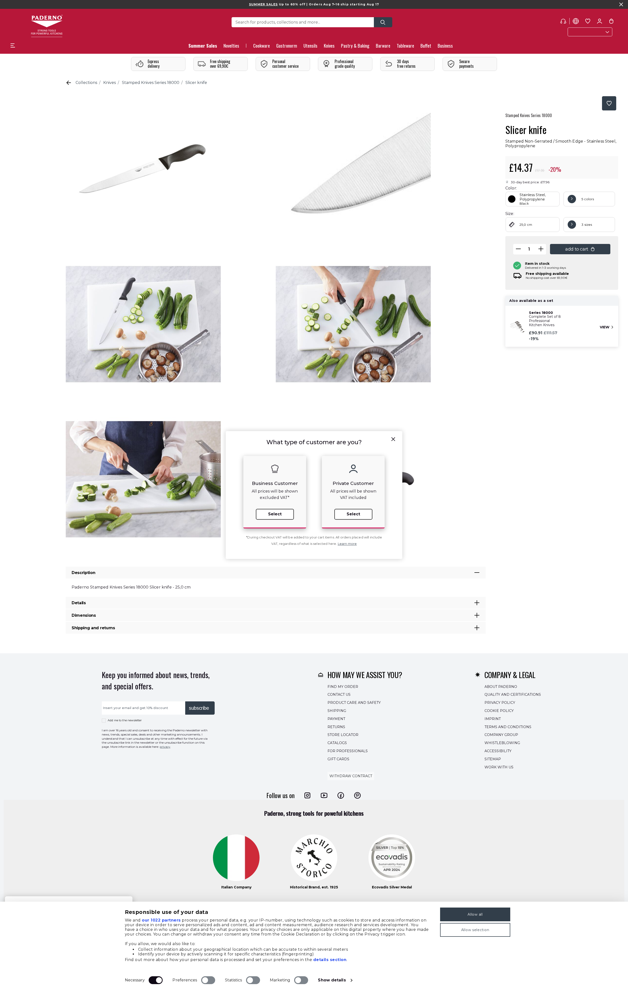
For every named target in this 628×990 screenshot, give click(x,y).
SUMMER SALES (263, 4)
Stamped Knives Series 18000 (150, 82)
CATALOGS (337, 743)
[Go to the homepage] (47, 26)
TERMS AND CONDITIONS (507, 727)
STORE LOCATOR (342, 735)
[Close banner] (621, 4)
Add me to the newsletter (125, 720)
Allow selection (475, 930)
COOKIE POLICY (499, 711)
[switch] (208, 980)
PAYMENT (336, 719)
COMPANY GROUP (501, 735)
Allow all (475, 914)
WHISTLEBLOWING (502, 743)
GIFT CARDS (338, 759)
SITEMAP (492, 759)
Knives (109, 82)
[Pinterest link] (357, 795)
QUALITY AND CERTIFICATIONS (512, 695)
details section (330, 959)
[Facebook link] (341, 795)
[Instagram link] (307, 795)
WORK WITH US (498, 767)
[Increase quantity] (541, 249)
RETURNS (336, 727)
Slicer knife (196, 82)
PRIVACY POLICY (499, 702)
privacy (165, 747)
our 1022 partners (161, 920)
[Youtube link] (324, 795)
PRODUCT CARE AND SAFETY (354, 702)
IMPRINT (492, 719)
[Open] (383, 22)
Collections (86, 82)
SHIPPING (336, 711)
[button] (231, 47)
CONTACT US (339, 695)
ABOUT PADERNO (500, 686)
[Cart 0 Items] (611, 22)
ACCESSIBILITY (497, 751)
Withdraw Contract (350, 776)
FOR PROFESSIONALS (347, 751)
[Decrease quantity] (518, 249)
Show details (332, 980)
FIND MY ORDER (342, 686)
